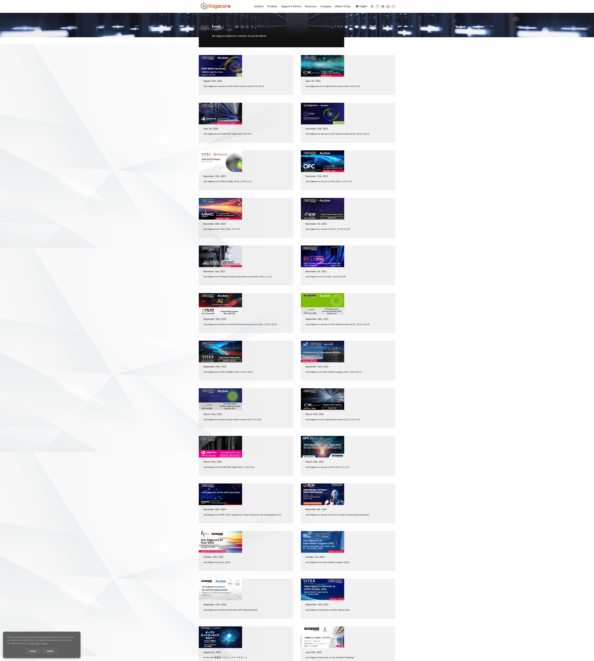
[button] (372, 6)
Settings (44, 643)
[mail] (393, 6)
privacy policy (34, 643)
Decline (50, 651)
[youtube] (383, 6)
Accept (33, 651)
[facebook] (377, 6)
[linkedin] (388, 6)
